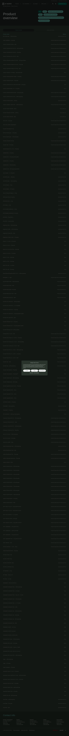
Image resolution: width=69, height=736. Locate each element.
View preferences (42, 370)
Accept (27, 370)
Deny (34, 370)
